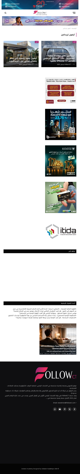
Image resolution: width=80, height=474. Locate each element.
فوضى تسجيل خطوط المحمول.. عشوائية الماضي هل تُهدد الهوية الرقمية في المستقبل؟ (47, 313)
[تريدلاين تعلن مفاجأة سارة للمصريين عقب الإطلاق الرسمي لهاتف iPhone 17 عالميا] (58, 54)
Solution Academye (48, 468)
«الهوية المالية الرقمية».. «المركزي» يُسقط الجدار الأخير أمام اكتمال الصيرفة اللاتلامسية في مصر (44, 309)
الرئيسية (74, 28)
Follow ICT (68, 64)
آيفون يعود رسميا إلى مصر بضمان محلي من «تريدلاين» (23, 59)
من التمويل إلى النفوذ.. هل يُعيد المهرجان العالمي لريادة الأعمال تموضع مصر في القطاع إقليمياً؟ (44, 311)
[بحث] (6, 13)
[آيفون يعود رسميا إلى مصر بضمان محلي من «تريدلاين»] (21, 54)
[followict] (40, 12)
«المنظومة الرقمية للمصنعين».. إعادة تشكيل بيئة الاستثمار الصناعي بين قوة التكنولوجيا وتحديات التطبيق (42, 315)
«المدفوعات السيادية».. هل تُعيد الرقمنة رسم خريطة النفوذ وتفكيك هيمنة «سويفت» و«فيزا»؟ (46, 317)
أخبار (74, 42)
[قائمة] (74, 13)
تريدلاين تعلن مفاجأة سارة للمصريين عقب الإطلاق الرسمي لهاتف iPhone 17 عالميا (59, 58)
